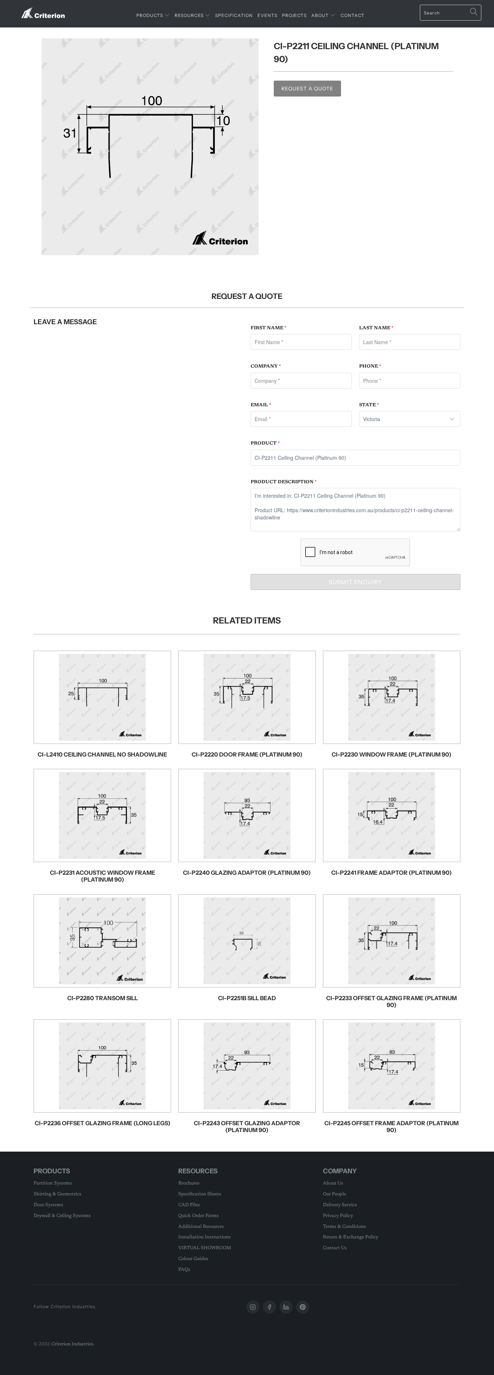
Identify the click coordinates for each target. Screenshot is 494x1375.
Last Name (376, 328)
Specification (234, 15)
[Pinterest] (302, 1307)
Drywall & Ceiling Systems (62, 1215)
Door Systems (48, 1205)
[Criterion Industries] (43, 10)
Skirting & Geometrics (57, 1194)
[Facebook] (269, 1307)
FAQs (184, 1269)
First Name (268, 328)
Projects (294, 15)
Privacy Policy (338, 1215)
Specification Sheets (199, 1194)
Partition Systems (53, 1183)
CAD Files (189, 1205)
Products (150, 15)
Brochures (189, 1183)
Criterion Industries (72, 1344)
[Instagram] (252, 1307)
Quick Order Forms (198, 1215)
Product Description (284, 482)
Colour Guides (193, 1258)
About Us (333, 1183)
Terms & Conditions (344, 1226)
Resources (190, 15)
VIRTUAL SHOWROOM (204, 1248)
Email (261, 405)
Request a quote (307, 88)
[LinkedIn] (286, 1307)
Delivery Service (340, 1205)
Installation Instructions (204, 1237)
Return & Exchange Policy (350, 1237)
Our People (334, 1194)
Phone (370, 366)
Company (266, 366)
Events (267, 15)
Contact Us (335, 1248)
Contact (353, 15)
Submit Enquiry (355, 582)
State (369, 405)
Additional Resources (201, 1226)
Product (265, 443)
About (320, 15)
